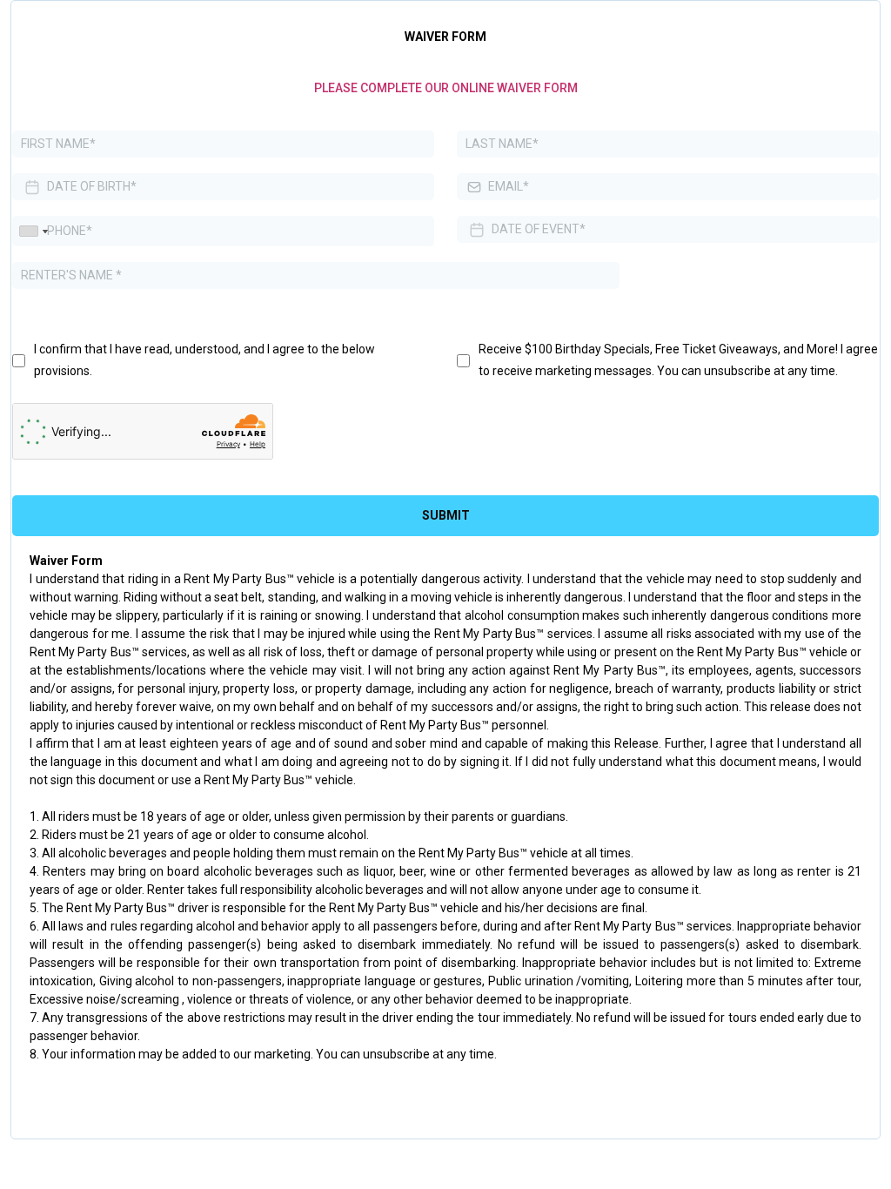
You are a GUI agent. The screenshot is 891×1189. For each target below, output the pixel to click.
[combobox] (33, 231)
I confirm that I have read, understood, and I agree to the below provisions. (204, 360)
